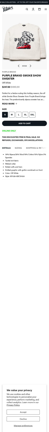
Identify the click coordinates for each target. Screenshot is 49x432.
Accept (23, 412)
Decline (23, 418)
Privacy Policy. (13, 404)
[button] (18, 65)
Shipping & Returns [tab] (37, 147)
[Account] (33, 9)
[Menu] (45, 9)
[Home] (7, 9)
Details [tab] (6, 147)
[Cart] (39, 9)
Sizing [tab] (18, 147)
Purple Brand (9, 71)
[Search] (26, 9)
